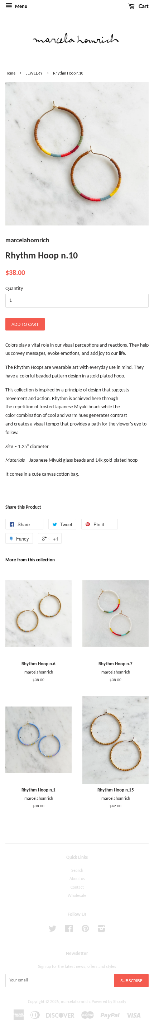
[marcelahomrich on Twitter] (53, 930)
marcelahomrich (75, 1002)
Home (10, 73)
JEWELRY (34, 73)
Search (77, 871)
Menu (21, 6)
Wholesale (77, 896)
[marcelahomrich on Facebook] (69, 930)
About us (77, 879)
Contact (77, 887)
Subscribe (131, 980)
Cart (143, 6)
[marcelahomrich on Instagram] (101, 930)
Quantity (14, 288)
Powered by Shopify (109, 1002)
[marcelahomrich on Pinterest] (85, 930)
